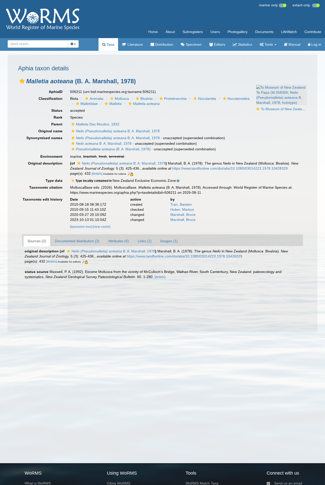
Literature (134, 44)
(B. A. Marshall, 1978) (113, 149)
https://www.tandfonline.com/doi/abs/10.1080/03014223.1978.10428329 (230, 168)
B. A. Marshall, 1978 (118, 131)
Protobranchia (175, 98)
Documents (264, 32)
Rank (58, 117)
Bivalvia (146, 98)
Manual (293, 44)
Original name (50, 131)
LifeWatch (289, 32)
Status (56, 110)
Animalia (96, 98)
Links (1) (145, 241)
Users (215, 32)
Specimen (193, 44)
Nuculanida (207, 98)
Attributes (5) (118, 241)
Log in (315, 44)
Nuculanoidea (239, 98)
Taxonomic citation (45, 187)
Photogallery (238, 32)
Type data (53, 181)
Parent (56, 124)
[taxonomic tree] (81, 227)
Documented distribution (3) (77, 241)
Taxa (110, 44)
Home (153, 32)
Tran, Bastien (181, 204)
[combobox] (38, 44)
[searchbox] (36, 43)
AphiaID (55, 92)
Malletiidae (89, 104)
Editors (219, 44)
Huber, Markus (182, 209)
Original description (45, 163)
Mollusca (122, 98)
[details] (97, 173)
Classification (50, 98)
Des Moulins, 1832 (97, 124)
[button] (22, 81)
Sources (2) (36, 241)
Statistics (244, 44)
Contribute (312, 32)
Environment (51, 156)
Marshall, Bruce (183, 215)
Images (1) (169, 241)
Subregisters (193, 32)
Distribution (163, 44)
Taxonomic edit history (42, 199)
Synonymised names (44, 138)
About (170, 32)
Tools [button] (269, 44)
